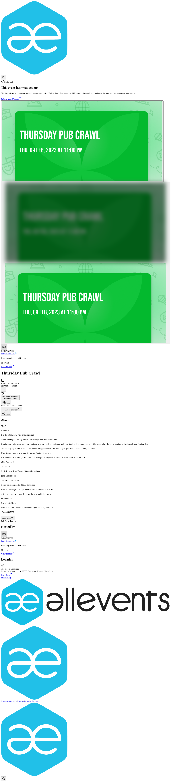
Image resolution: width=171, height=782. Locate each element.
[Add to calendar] (3, 389)
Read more (6, 519)
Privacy (20, 701)
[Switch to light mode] (3, 77)
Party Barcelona (8, 354)
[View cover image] (82, 141)
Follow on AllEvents (10, 99)
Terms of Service (31, 701)
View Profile (6, 366)
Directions (5, 575)
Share (7, 403)
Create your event (8, 701)
